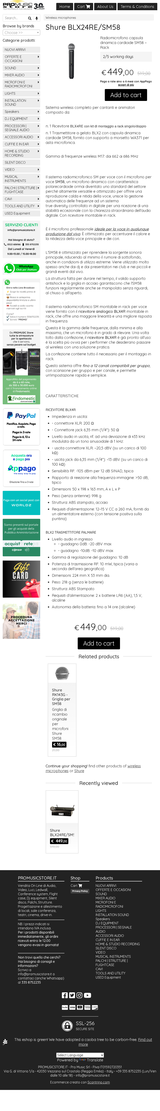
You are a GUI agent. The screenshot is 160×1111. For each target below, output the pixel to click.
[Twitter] (72, 996)
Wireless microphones (61, 18)
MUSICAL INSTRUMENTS (15, 179)
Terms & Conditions (137, 6)
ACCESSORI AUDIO (19, 137)
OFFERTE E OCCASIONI (13, 59)
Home (64, 6)
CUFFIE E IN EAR (17, 144)
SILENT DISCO (15, 162)
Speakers (12, 111)
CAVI (8, 199)
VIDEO (10, 169)
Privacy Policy (80, 891)
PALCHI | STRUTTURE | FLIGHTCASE (21, 190)
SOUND (10, 68)
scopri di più (126, 84)
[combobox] (21, 32)
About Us (105, 6)
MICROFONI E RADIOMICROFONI (18, 84)
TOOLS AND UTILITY (20, 206)
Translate (95, 1060)
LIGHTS (10, 93)
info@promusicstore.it (35, 974)
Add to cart (126, 95)
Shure (79, 770)
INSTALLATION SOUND (15, 102)
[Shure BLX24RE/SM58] (72, 61)
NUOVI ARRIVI (15, 50)
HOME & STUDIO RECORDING (17, 153)
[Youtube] (87, 996)
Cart (81, 6)
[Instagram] (79, 996)
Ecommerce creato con (80, 1082)
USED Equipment (17, 213)
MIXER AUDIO (15, 75)
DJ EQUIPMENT (16, 119)
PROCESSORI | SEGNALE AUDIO (17, 128)
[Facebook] (65, 996)
